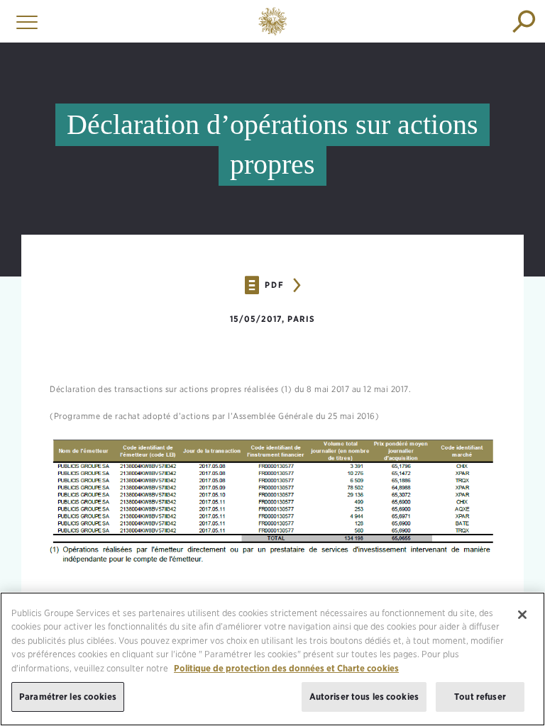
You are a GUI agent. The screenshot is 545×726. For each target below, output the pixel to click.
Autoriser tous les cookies (364, 696)
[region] (272, 659)
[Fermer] (522, 614)
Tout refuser (480, 696)
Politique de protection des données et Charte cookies (286, 668)
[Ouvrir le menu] (23, 21)
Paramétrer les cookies (67, 696)
